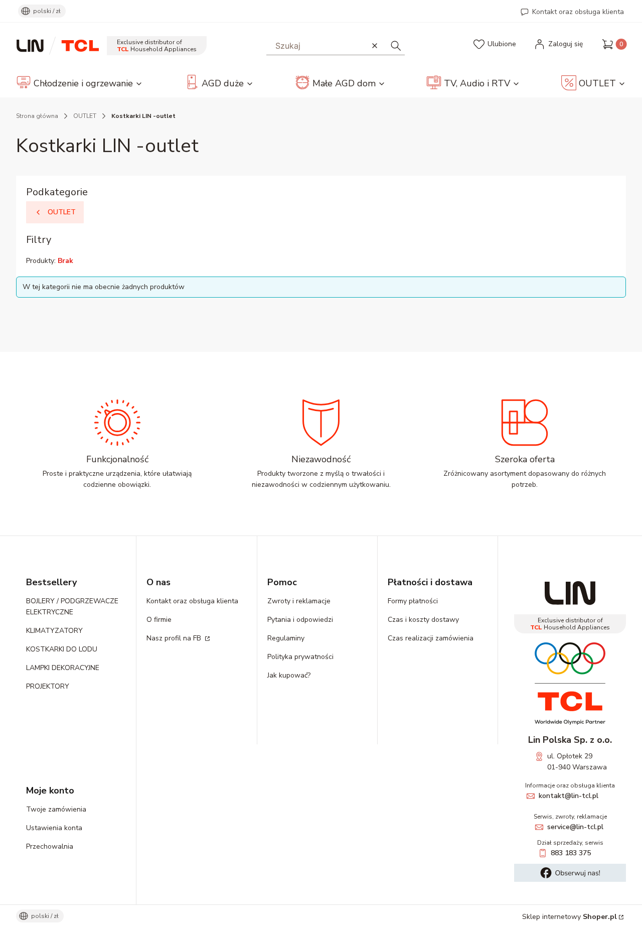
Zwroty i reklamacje (299, 601)
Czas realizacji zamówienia (430, 638)
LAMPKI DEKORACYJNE (62, 668)
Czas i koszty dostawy (423, 619)
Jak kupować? (288, 675)
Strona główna (37, 116)
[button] (396, 45)
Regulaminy (285, 638)
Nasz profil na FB (174, 638)
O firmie (159, 619)
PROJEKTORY (47, 686)
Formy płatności (413, 601)
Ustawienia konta (54, 828)
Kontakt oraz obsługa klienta (578, 12)
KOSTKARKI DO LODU (61, 649)
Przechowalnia (49, 846)
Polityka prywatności (300, 656)
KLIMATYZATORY (54, 630)
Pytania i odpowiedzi (300, 619)
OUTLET (84, 116)
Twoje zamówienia (56, 809)
